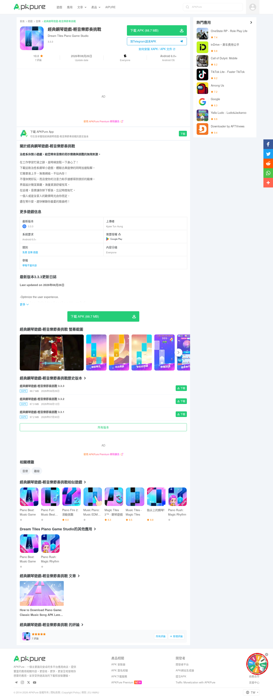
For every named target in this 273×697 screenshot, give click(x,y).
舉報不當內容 (29, 265)
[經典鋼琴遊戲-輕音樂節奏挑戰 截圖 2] (142, 352)
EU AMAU (93, 692)
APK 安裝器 (118, 664)
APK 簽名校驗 (119, 670)
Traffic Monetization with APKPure (195, 682)
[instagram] (22, 682)
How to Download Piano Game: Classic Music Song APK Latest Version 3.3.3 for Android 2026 (41, 612)
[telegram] (16, 682)
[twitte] (28, 682)
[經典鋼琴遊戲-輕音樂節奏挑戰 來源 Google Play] (114, 239)
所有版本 (103, 427)
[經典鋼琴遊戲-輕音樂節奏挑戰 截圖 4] (187, 352)
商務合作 (254, 676)
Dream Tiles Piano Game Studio (68, 36)
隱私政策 (55, 692)
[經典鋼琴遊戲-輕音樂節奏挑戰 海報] (96, 352)
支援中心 (254, 682)
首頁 (22, 21)
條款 (84, 692)
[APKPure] (29, 7)
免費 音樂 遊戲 (30, 252)
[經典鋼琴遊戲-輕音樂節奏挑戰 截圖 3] (164, 352)
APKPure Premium (122, 682)
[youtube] (34, 682)
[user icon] (252, 7)
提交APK (181, 676)
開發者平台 (182, 664)
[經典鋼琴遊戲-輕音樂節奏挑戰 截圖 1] (119, 352)
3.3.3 (30, 226)
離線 (37, 471)
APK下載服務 (119, 676)
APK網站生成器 (185, 670)
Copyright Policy (71, 692)
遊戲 (30, 21)
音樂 (38, 21)
